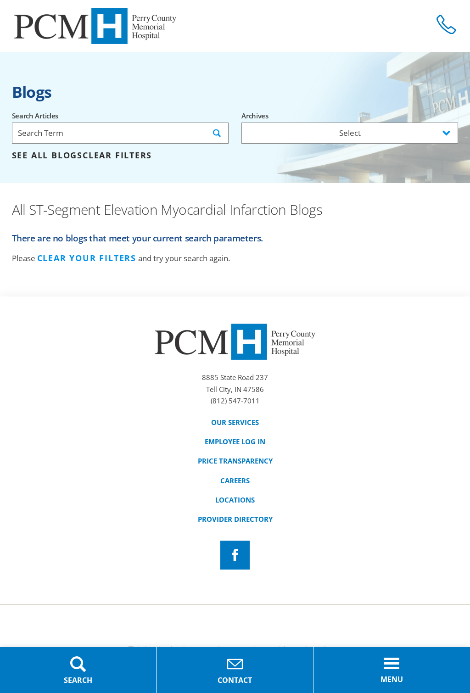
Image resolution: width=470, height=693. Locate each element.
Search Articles (35, 115)
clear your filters (86, 258)
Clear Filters (117, 155)
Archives (255, 115)
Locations (235, 499)
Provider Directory (235, 519)
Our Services (235, 422)
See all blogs (47, 155)
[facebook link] (234, 555)
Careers (235, 480)
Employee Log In (235, 441)
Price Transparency (235, 460)
